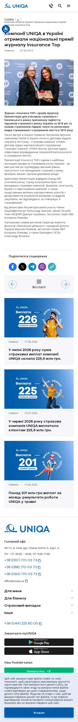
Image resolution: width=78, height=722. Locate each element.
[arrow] (72, 591)
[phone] (51, 5)
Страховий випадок (22, 605)
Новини (9, 50)
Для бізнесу (15, 598)
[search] (59, 5)
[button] (13, 267)
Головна (9, 19)
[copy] (52, 267)
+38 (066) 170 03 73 (20, 566)
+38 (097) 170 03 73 (20, 560)
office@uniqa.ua (14, 581)
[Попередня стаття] (13, 284)
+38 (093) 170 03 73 (20, 573)
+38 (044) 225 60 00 (21, 623)
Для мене (13, 591)
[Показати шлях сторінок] (18, 19)
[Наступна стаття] (65, 284)
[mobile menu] (68, 5)
